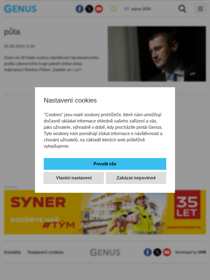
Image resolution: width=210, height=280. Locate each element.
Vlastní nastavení (74, 178)
